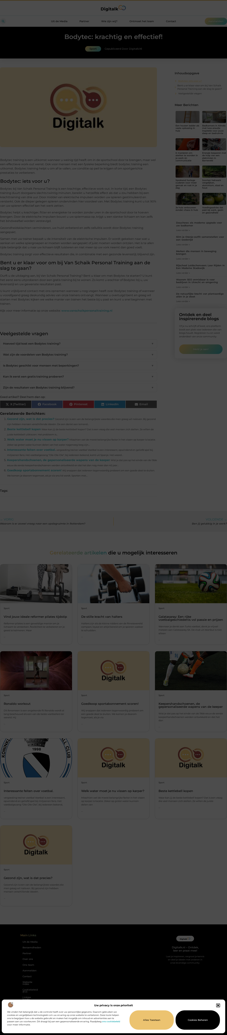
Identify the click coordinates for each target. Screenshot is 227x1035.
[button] (218, 1005)
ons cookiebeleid (111, 1021)
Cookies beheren (198, 1020)
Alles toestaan (151, 1020)
